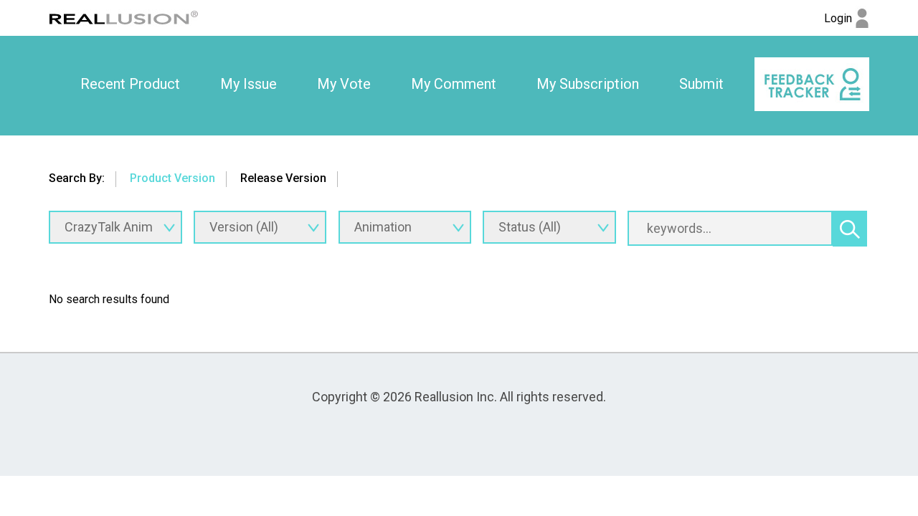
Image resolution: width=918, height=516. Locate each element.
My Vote (344, 83)
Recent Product (130, 83)
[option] (130, 84)
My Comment (453, 83)
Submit (701, 83)
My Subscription (587, 83)
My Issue (248, 83)
